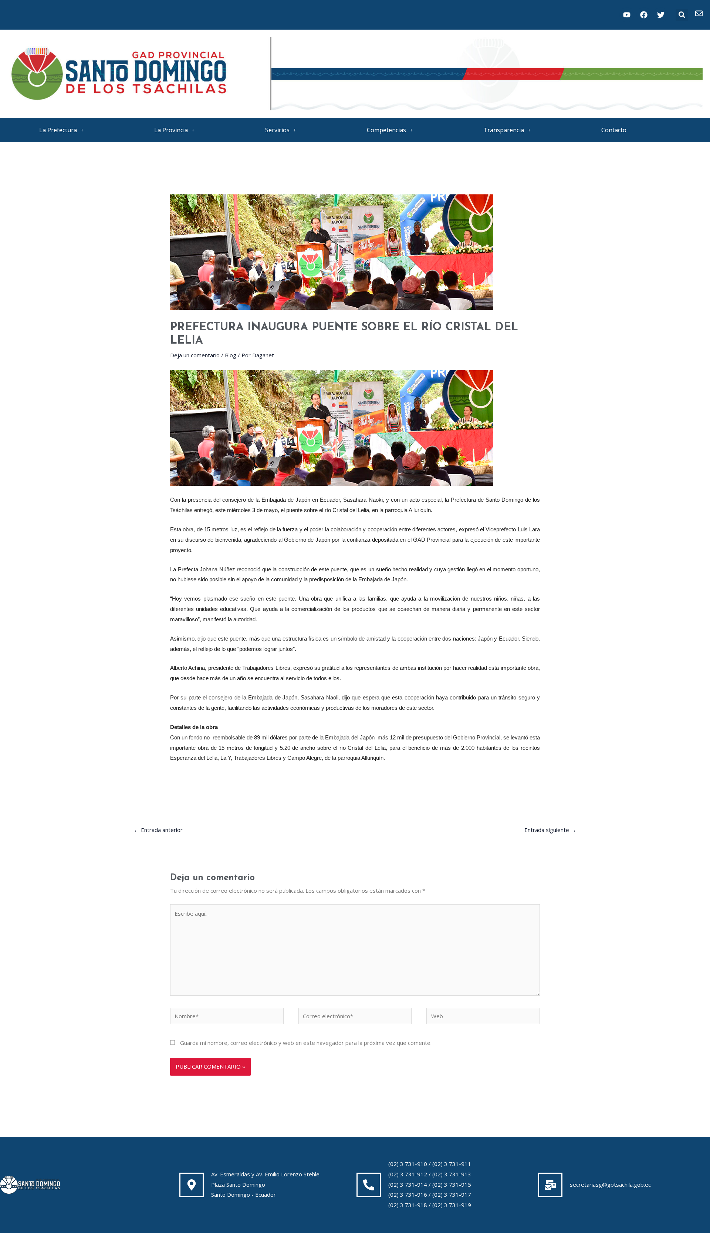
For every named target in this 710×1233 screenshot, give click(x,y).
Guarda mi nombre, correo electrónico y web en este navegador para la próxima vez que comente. (306, 1042)
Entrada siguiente (550, 829)
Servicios (277, 130)
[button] (682, 15)
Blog (230, 355)
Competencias (386, 130)
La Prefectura (58, 130)
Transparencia (503, 130)
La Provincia (171, 130)
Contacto (613, 130)
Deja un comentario (195, 355)
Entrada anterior (158, 829)
